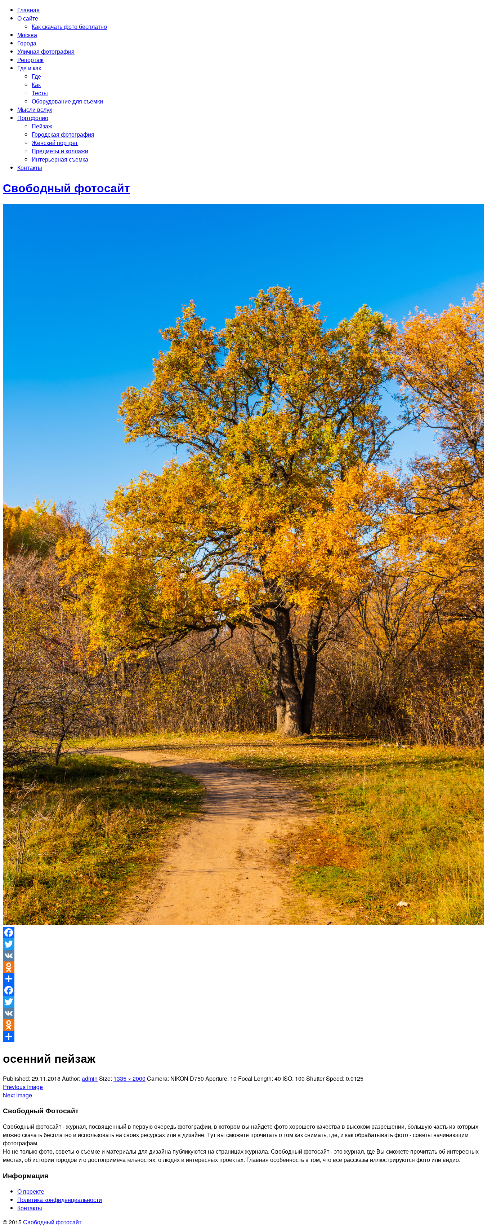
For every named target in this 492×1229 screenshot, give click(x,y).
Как (36, 84)
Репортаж (30, 60)
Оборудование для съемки (67, 101)
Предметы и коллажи (60, 151)
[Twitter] (246, 944)
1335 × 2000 (129, 1078)
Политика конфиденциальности (59, 1199)
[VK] (246, 955)
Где (36, 76)
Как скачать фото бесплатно (69, 26)
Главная (28, 10)
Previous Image (23, 1087)
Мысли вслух (34, 109)
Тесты (40, 93)
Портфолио (32, 118)
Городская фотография (63, 134)
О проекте (30, 1191)
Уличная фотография (46, 51)
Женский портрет (55, 142)
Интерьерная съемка (60, 159)
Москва (27, 35)
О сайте (27, 18)
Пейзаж (42, 126)
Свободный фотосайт (52, 1222)
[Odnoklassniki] (246, 967)
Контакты (29, 167)
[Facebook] (246, 932)
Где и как (29, 68)
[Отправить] (246, 978)
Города (26, 43)
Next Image (17, 1095)
